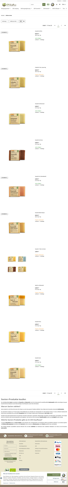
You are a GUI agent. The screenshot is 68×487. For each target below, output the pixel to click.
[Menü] (66, 474)
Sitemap (20, 460)
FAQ (20, 458)
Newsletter (21, 443)
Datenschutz (37, 443)
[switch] (63, 482)
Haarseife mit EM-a (38, 31)
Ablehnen (56, 481)
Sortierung (4, 21)
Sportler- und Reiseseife (39, 285)
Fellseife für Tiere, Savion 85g (40, 67)
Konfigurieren (56, 478)
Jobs (20, 455)
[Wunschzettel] (59, 4)
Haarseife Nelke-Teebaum (40, 212)
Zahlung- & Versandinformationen (41, 448)
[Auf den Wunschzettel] (30, 32)
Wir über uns (21, 453)
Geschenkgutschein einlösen (24, 448)
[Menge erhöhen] (66, 44)
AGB (36, 446)
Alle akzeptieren (56, 474)
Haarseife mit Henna (39, 140)
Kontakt (64, 1)
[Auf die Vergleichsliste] (27, 32)
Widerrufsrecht (37, 450)
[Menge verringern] (36, 44)
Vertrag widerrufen (24, 469)
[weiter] (65, 25)
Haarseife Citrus (38, 321)
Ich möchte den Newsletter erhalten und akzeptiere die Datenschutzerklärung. (10, 454)
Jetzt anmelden (10, 458)
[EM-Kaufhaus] (9, 5)
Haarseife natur (38, 358)
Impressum (37, 453)
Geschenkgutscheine (23, 446)
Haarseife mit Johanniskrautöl (40, 176)
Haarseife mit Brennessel (39, 103)
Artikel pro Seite (13, 21)
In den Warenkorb (51, 48)
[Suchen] (43, 4)
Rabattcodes (21, 450)
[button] (56, 4)
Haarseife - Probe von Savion (40, 249)
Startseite (59, 1)
